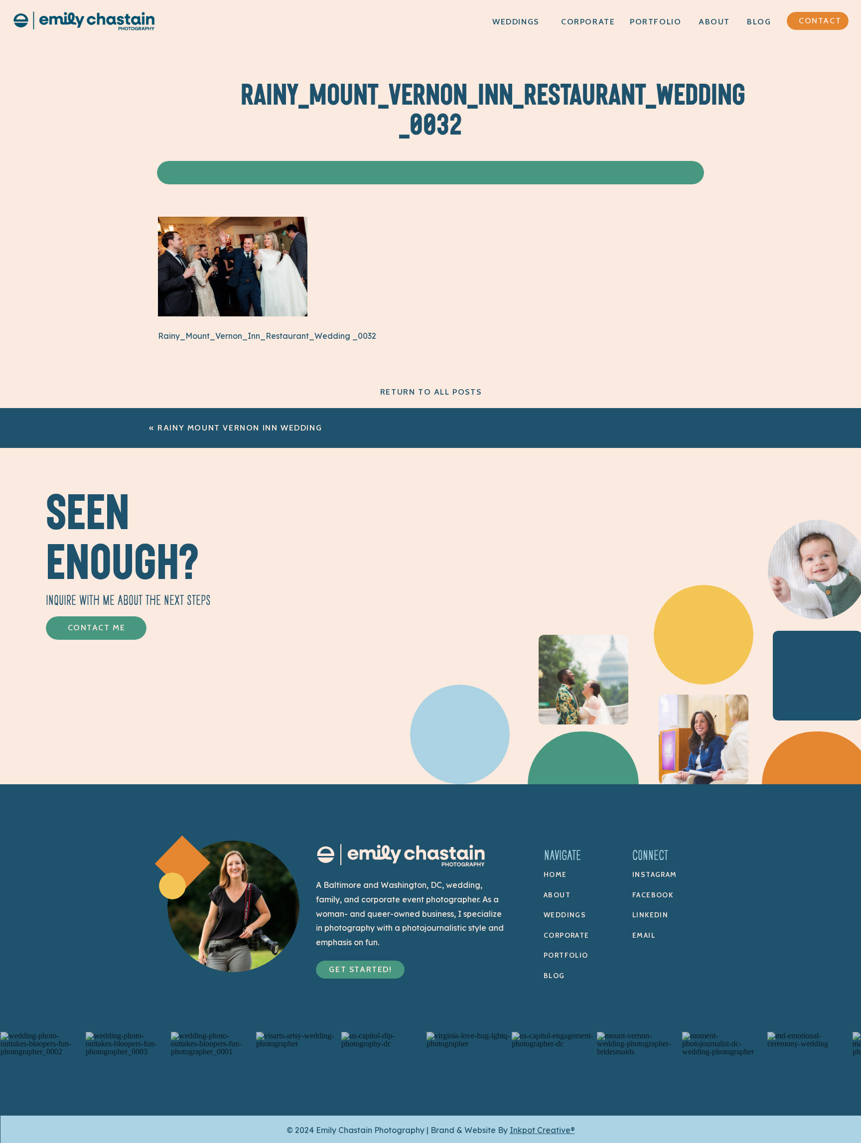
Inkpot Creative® (542, 1130)
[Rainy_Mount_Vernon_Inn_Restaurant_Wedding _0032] (232, 313)
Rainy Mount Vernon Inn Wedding (239, 427)
